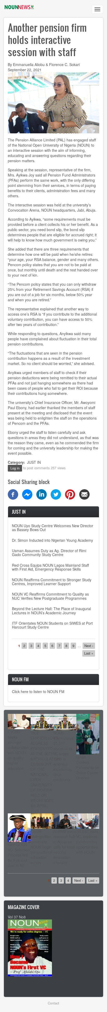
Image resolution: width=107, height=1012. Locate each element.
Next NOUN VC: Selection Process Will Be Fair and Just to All (19, 855)
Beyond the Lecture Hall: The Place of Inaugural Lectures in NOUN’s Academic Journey (51, 610)
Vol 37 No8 (17, 916)
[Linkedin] (41, 493)
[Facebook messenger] (27, 493)
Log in (14, 468)
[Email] (84, 493)
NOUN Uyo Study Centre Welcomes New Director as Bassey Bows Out (52, 527)
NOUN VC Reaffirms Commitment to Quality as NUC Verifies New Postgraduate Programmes (50, 595)
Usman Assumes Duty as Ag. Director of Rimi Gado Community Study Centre (49, 552)
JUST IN (34, 462)
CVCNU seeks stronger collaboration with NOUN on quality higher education (18, 750)
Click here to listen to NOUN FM (38, 691)
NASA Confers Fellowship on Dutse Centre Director (87, 767)
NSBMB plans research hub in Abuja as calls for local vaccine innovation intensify (65, 847)
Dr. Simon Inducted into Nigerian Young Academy (52, 540)
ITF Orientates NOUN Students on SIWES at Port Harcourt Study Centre (52, 625)
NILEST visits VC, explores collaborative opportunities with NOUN (87, 842)
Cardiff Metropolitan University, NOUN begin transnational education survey (41, 847)
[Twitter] (56, 493)
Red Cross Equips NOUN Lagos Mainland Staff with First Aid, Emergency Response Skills (50, 567)
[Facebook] (13, 493)
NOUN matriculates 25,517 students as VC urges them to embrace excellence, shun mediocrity (63, 756)
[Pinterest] (70, 493)
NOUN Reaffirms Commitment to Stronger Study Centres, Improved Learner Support (51, 581)
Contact (53, 1003)
